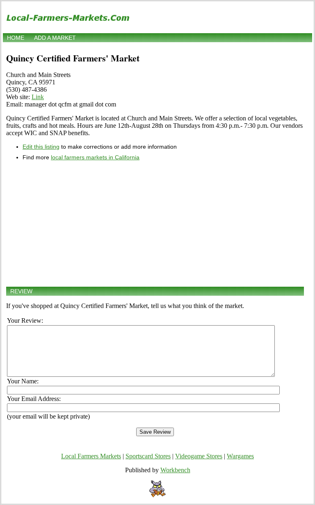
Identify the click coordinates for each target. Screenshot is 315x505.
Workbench (175, 470)
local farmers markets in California (95, 157)
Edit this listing (41, 146)
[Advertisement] (155, 223)
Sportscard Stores (148, 456)
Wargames (240, 456)
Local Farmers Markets (91, 456)
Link (38, 96)
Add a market (55, 37)
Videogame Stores (198, 456)
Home (15, 37)
